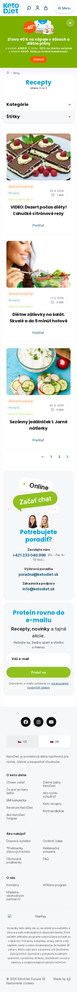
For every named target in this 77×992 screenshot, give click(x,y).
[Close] (70, 23)
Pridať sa (38, 672)
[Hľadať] (29, 8)
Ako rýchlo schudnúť (50, 794)
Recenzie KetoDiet (19, 807)
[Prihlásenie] (37, 7)
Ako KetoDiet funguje (15, 816)
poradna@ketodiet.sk (38, 574)
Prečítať (38, 225)
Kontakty (12, 885)
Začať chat (35, 500)
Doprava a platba (18, 841)
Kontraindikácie (53, 811)
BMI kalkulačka (16, 800)
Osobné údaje (53, 841)
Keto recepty (52, 804)
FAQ (46, 859)
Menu (66, 8)
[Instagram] (38, 722)
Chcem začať (15, 782)
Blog (16, 73)
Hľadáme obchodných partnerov (15, 895)
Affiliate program (55, 885)
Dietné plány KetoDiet (52, 784)
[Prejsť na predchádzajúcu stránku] (43, 456)
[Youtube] (51, 722)
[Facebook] (26, 722)
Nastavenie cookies (20, 983)
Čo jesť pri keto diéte (17, 791)
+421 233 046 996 (29, 555)
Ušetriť (38, 59)
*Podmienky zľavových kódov (18, 850)
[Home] (7, 73)
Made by (59, 979)
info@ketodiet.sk (38, 588)
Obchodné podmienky (14, 860)
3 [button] (67, 457)
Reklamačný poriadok (51, 850)
